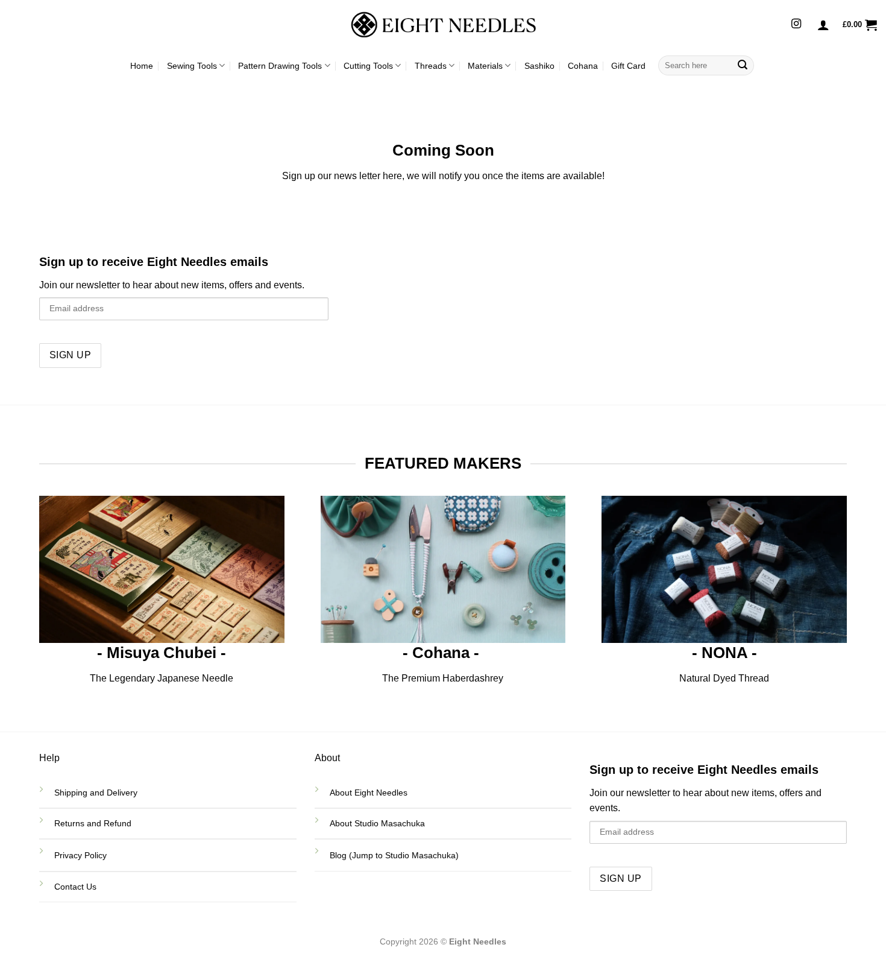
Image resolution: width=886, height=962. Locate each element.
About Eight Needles (368, 792)
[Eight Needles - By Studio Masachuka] (443, 25)
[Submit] (742, 65)
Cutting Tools (368, 66)
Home (141, 66)
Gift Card (628, 66)
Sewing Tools (192, 66)
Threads (431, 66)
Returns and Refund (94, 823)
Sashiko (539, 66)
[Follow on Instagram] (796, 24)
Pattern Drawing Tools (280, 66)
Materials (485, 66)
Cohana (583, 66)
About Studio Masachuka (377, 823)
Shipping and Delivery (95, 792)
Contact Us (76, 886)
